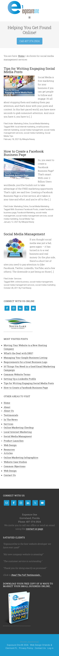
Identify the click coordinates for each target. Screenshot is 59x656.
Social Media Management (24, 234)
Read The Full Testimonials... (26, 574)
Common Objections (14, 466)
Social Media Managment (18, 436)
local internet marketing (25, 127)
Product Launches (13, 440)
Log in (50, 648)
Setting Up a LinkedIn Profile (20, 378)
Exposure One (29, 7)
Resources (9, 449)
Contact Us (10, 475)
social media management (31, 130)
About (7, 407)
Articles (8, 453)
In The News (11, 419)
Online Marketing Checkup (19, 427)
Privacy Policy (26, 648)
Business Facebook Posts (26, 209)
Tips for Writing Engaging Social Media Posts (29, 70)
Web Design (10, 445)
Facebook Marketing (26, 212)
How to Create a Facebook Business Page (24, 153)
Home (7, 402)
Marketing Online (21, 123)
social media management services (31, 216)
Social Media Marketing (39, 123)
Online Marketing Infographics (21, 457)
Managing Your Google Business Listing (25, 357)
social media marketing (34, 133)
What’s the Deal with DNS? (18, 353)
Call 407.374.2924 (29, 41)
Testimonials (11, 415)
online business (22, 282)
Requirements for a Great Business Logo (25, 362)
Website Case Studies (15, 461)
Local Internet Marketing (18, 431)
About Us (9, 410)
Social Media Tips (26, 219)
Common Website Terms (17, 374)
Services (17, 279)
